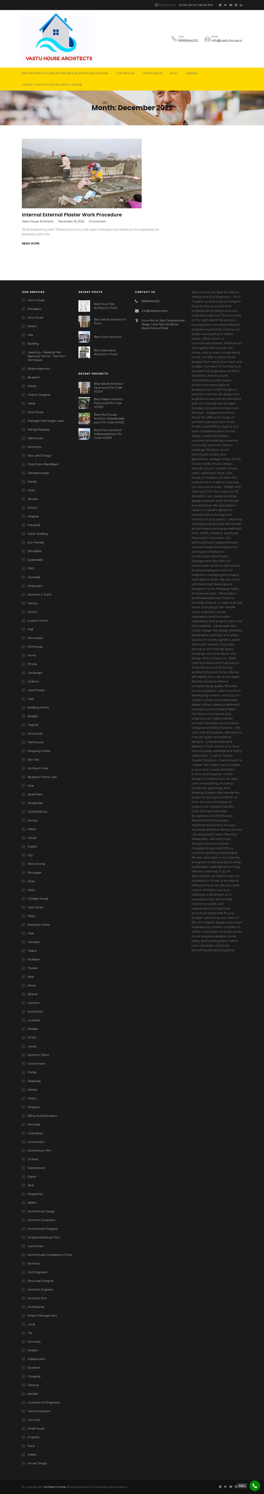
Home (32, 655)
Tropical (33, 725)
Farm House (36, 300)
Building (33, 343)
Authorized (35, 1011)
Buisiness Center (39, 924)
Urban (32, 829)
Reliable (33, 1029)
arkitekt (33, 1394)
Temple (33, 499)
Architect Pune (38, 768)
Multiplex (34, 959)
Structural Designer (41, 1281)
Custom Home (38, 620)
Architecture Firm (39, 1150)
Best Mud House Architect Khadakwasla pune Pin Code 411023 (109, 418)
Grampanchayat (38, 473)
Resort (32, 326)
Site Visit (33, 759)
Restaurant (35, 586)
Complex (34, 942)
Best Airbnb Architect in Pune (110, 321)
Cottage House (38, 898)
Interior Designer (39, 395)
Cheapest (34, 1376)
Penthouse (35, 646)
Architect (34, 1263)
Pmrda (32, 664)
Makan (32, 1454)
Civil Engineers (37, 1272)
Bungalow (34, 309)
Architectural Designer (43, 1228)
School (32, 507)
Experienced (36, 1168)
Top (30, 1333)
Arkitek (32, 1089)
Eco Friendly (36, 542)
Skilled (32, 1202)
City (30, 855)
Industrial (34, 525)
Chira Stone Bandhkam (43, 464)
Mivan (32, 985)
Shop (31, 881)
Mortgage (34, 872)
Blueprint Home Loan (42, 777)
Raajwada (34, 1081)
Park (31, 933)
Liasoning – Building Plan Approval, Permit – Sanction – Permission (47, 356)
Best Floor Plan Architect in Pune (106, 306)
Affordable (35, 551)
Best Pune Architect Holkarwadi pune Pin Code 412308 (108, 434)
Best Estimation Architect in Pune (106, 352)
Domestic (34, 1341)
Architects (34, 447)
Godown (33, 681)
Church (32, 612)
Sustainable (35, 560)
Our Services (125, 73)
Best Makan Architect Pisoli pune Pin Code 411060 (108, 403)
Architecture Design (41, 1211)
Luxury (32, 1046)
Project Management (42, 1315)
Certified (33, 1003)
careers (191, 73)
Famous (33, 1385)
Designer (34, 1107)
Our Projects (153, 73)
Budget (33, 716)
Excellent (34, 1367)
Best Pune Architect (108, 337)
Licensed (34, 1020)
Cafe (31, 699)
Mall (30, 629)
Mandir (32, 481)
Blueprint (34, 377)
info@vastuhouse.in (227, 40)
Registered (35, 1194)
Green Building (38, 534)
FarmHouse (36, 742)
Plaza (31, 916)
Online (32, 1098)
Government (36, 1063)
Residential (35, 803)
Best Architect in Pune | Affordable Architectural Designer (65, 73)
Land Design (36, 690)
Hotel (31, 490)
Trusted (33, 1159)
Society (33, 820)
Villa (30, 335)
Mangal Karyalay (39, 429)
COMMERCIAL (38, 812)
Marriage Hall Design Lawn (46, 421)
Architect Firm (37, 1298)
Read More (30, 243)
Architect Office (38, 1055)
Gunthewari (35, 1246)
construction (36, 1142)
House (32, 838)
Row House (35, 317)
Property (34, 1437)
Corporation (35, 1133)
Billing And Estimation (42, 1116)
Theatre (33, 968)
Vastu (31, 890)
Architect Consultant (41, 1220)
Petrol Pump (36, 864)
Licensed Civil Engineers (44, 1402)
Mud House (35, 412)
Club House (35, 907)
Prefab (32, 1072)
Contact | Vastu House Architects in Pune (52, 84)
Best (31, 1185)
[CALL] (255, 1485)
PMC (31, 568)
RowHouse (35, 733)
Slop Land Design (39, 455)
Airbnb (32, 386)
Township (34, 577)
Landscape (35, 673)
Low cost (34, 1420)
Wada (31, 403)
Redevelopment (39, 368)
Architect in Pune (39, 594)
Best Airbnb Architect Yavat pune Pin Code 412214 (108, 387)
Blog (174, 73)
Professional (36, 1307)
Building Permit (38, 707)
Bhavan (33, 994)
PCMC (32, 1037)
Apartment (35, 794)
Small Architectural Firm (44, 1237)
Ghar (31, 785)
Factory (33, 603)
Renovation (35, 638)
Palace (32, 950)
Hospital (33, 516)
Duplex (32, 846)
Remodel (34, 1124)
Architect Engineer (40, 1289)
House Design (37, 1463)
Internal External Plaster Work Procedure (72, 214)
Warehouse (35, 438)
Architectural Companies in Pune (50, 1255)
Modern (33, 1350)
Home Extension (39, 1411)
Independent (36, 1359)
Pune (31, 1446)
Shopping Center (39, 751)
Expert (32, 1176)
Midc (31, 977)
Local (31, 1324)
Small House (36, 1428)
